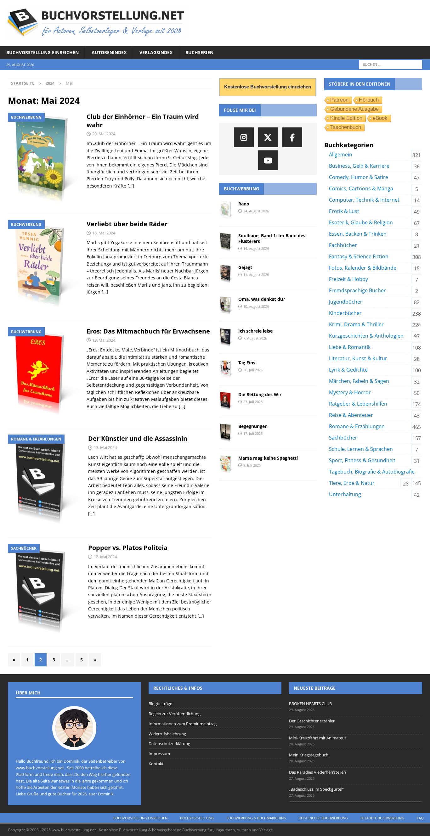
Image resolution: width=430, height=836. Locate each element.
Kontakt (156, 763)
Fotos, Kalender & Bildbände (362, 267)
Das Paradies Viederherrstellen (317, 772)
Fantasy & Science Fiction (358, 256)
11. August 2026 (256, 274)
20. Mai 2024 (103, 134)
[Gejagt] (226, 274)
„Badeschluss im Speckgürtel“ (316, 789)
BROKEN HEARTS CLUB (310, 703)
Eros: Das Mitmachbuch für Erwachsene (148, 331)
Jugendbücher (345, 301)
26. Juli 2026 (253, 370)
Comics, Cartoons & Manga (361, 188)
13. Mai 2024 (103, 340)
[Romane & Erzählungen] (45, 483)
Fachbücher (343, 245)
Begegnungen (253, 426)
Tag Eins (246, 363)
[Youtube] (268, 160)
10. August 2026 (256, 306)
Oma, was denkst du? (261, 299)
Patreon (339, 100)
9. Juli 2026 (252, 465)
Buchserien (199, 52)
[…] (130, 186)
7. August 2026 (255, 338)
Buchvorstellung (197, 818)
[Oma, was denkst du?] (226, 305)
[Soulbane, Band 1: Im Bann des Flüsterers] (226, 242)
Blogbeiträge (160, 703)
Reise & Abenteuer (351, 415)
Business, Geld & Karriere (359, 165)
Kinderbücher (345, 313)
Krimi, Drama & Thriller (356, 324)
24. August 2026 (256, 211)
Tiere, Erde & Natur (352, 483)
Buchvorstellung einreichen (42, 52)
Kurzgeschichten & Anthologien (366, 335)
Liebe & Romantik (350, 347)
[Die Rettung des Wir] (226, 401)
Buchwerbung (241, 189)
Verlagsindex (156, 52)
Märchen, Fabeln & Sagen (359, 381)
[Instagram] (244, 137)
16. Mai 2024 (103, 233)
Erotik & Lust (344, 211)
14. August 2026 (256, 248)
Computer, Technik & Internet (364, 199)
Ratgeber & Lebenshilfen (358, 403)
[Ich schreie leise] (226, 337)
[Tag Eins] (226, 369)
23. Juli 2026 (253, 401)
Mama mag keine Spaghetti (268, 458)
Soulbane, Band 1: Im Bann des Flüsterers (271, 238)
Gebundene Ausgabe (354, 109)
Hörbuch (369, 100)
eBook (380, 118)
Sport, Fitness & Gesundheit (362, 460)
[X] (268, 137)
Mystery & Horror (350, 392)
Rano (243, 204)
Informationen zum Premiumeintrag (183, 724)
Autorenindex (109, 52)
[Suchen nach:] (390, 64)
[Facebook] (292, 137)
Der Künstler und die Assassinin (137, 438)
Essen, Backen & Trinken (358, 233)
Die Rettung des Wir (259, 394)
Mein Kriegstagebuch (308, 755)
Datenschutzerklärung (169, 743)
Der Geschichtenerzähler (312, 721)
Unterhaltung (345, 494)
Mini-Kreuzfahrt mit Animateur (317, 738)
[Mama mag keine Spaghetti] (226, 464)
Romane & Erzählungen (357, 426)
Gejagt (245, 267)
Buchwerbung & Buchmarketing (256, 818)
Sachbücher (343, 437)
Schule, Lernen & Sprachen (361, 449)
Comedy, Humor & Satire (358, 177)
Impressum (159, 753)
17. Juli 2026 (253, 433)
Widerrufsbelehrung (167, 734)
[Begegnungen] (226, 433)
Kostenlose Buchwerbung (323, 818)
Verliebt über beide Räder (127, 224)
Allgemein (340, 154)
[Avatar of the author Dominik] (74, 743)
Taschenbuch (345, 127)
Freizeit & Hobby (348, 279)
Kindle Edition (346, 118)
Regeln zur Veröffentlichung (175, 713)
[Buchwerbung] (44, 160)
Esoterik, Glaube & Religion (361, 222)
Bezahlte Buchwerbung (382, 818)
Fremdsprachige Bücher (357, 290)
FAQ (420, 818)
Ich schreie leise (255, 331)
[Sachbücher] (45, 592)
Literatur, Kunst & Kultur (358, 358)
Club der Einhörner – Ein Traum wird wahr (143, 120)
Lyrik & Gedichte (348, 369)
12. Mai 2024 (105, 556)
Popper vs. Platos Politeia (127, 547)
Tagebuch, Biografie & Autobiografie (372, 471)
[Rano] (226, 210)
